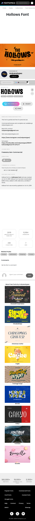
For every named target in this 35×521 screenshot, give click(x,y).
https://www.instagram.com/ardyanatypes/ (16, 137)
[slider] (18, 82)
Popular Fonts (9, 491)
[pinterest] (23, 513)
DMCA (6, 507)
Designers (29, 481)
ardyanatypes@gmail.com (10, 130)
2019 (9, 232)
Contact (14, 76)
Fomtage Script (17, 384)
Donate (7, 160)
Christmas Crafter (17, 344)
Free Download (13, 104)
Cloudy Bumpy (17, 324)
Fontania (17, 443)
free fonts (6, 481)
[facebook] (11, 513)
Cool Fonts (8, 495)
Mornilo (17, 404)
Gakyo (17, 423)
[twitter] (17, 513)
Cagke (17, 364)
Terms (28, 503)
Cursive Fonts (26, 495)
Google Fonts (9, 499)
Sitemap (27, 507)
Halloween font (16, 177)
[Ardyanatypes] (5, 74)
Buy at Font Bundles (10, 170)
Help (6, 503)
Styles (11, 8)
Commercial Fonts (24, 491)
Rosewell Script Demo (17, 304)
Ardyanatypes (15, 73)
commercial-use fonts (17, 482)
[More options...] (32, 93)
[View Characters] (32, 90)
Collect (28, 104)
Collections (19, 8)
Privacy (21, 503)
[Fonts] (8, 3)
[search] (22, 3)
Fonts (4, 8)
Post (29, 275)
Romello (17, 463)
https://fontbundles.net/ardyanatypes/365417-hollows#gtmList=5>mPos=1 (17, 144)
